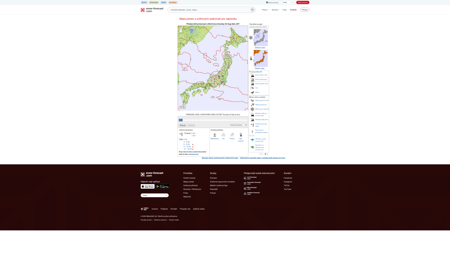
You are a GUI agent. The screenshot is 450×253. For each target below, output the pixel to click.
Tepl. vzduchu (241, 139)
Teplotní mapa (259, 68)
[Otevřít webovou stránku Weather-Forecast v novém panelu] (173, 2)
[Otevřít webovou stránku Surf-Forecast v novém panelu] (144, 2)
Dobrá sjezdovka (260, 100)
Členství (213, 178)
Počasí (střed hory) (261, 79)
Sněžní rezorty (189, 178)
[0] (267, 100)
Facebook (288, 178)
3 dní (193, 133)
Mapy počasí (188, 181)
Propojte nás (185, 208)
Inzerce (155, 208)
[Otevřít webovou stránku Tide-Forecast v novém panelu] (163, 2)
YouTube (287, 189)
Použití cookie (174, 220)
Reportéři (214, 189)
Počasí (264, 10)
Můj (293, 10)
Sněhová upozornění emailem (222, 181)
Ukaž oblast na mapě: (255, 24)
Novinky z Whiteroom (192, 189)
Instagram (288, 181)
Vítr (223, 138)
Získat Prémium (303, 2)
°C (262, 154)
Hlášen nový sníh (260, 109)
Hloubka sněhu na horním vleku (261, 114)
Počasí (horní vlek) (261, 75)
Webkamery (215, 138)
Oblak (257, 92)
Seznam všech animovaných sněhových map (220, 158)
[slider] (181, 120)
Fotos (185, 193)
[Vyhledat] (252, 9)
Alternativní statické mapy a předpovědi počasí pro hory (262, 158)
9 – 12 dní (187, 146)
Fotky (285, 10)
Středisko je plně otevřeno (260, 140)
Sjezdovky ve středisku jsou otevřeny (259, 147)
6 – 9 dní (187, 144)
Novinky (275, 10)
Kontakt (174, 208)
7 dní (193, 135)
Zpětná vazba (198, 208)
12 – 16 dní (188, 149)
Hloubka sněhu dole (261, 119)
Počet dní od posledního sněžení (261, 131)
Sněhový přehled (190, 185)
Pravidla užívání (146, 220)
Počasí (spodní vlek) (261, 83)
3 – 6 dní (187, 142)
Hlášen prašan (259, 105)
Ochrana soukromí (160, 220)
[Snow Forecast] (151, 9)
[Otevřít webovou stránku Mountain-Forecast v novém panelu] (154, 2)
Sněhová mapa (260, 47)
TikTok (286, 185)
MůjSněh (187, 196)
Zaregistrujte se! (194, 154)
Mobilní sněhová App (219, 185)
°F (267, 154)
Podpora (164, 208)
